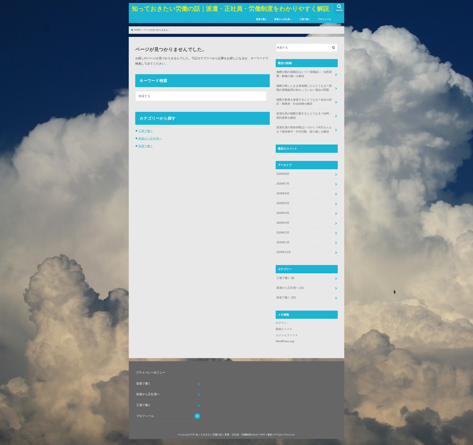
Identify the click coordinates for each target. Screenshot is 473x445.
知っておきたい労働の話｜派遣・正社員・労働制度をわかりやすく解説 (230, 8)
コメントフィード (287, 335)
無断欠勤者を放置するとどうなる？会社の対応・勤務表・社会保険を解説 (304, 101)
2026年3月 (282, 222)
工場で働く (304, 19)
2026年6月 (282, 193)
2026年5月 (282, 203)
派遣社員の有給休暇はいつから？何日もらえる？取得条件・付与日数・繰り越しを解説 (304, 129)
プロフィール (324, 19)
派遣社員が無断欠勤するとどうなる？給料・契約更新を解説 (304, 115)
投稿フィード (284, 329)
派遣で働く (261, 19)
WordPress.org (285, 341)
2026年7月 (282, 183)
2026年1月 (282, 242)
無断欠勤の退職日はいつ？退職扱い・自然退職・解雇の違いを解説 (304, 74)
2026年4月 (282, 213)
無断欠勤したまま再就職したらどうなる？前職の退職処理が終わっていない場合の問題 (304, 87)
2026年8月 (282, 173)
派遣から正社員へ (283, 19)
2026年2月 (282, 232)
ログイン (281, 322)
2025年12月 (283, 252)
